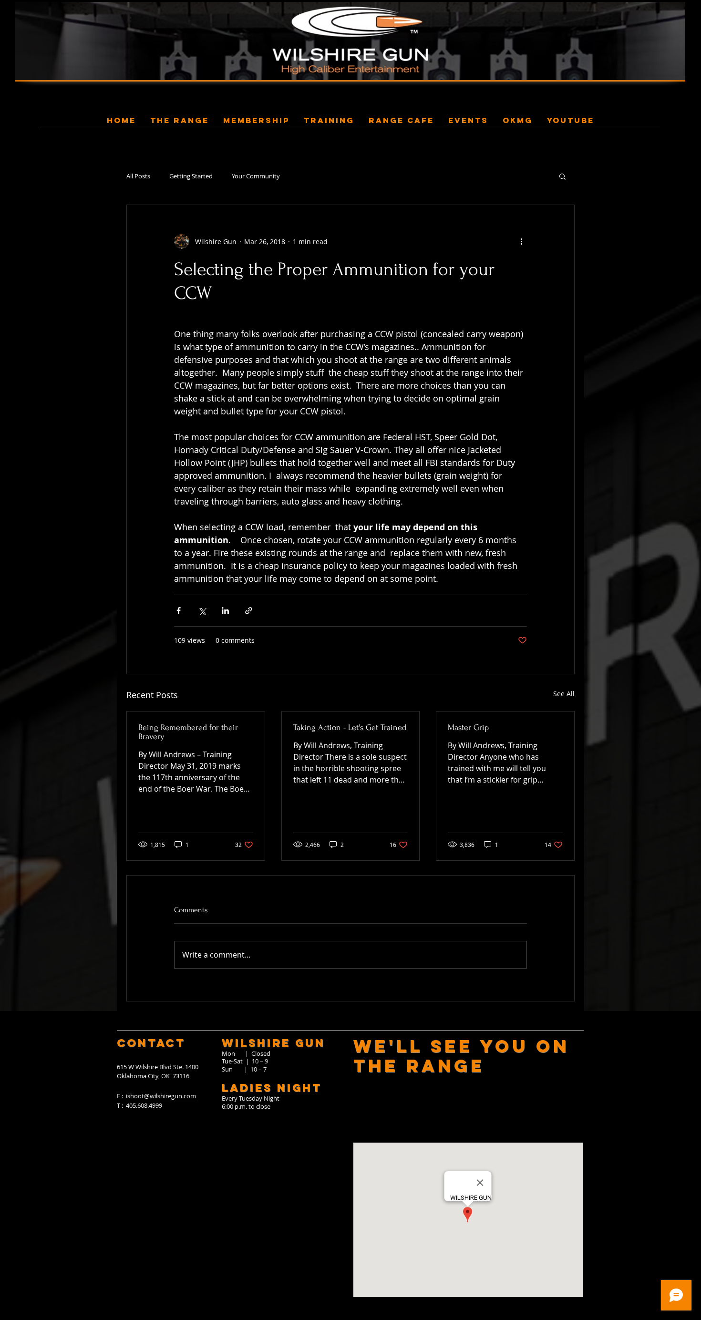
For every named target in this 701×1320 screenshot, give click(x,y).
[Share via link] (248, 610)
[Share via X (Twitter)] (201, 610)
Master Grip (468, 727)
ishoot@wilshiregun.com (161, 1096)
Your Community (256, 176)
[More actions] (521, 241)
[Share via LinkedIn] (225, 610)
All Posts (138, 176)
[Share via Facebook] (178, 610)
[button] (562, 176)
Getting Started (191, 176)
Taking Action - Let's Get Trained (349, 727)
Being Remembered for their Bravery (188, 732)
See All (564, 693)
